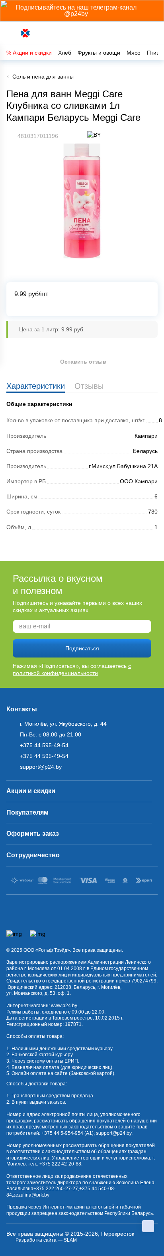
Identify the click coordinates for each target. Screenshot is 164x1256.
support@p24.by (113, 1133)
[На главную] (26, 33)
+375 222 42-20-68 (60, 1164)
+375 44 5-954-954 (62, 1133)
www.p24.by (64, 1005)
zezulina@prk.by (31, 1195)
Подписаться (82, 648)
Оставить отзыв (83, 361)
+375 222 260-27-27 (55, 1188)
